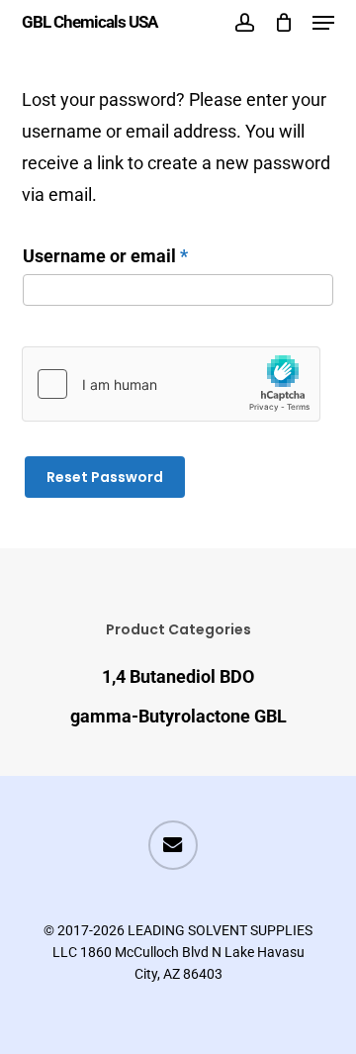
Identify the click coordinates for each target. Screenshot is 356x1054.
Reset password (104, 477)
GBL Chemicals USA (89, 22)
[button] (323, 23)
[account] (243, 22)
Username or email (141, 255)
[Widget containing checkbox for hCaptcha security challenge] (171, 384)
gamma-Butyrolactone (178, 716)
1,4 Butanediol (178, 676)
